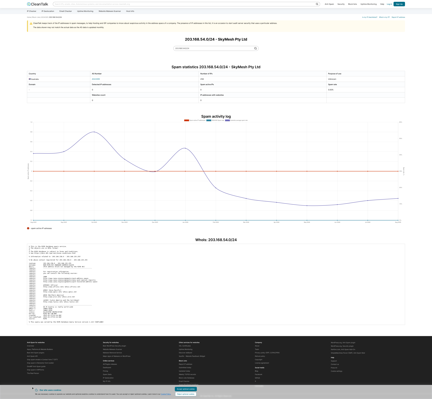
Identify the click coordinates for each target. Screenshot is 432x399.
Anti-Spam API (32, 356)
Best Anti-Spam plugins (35, 353)
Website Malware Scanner (110, 11)
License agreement (262, 363)
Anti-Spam (329, 4)
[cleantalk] (37, 4)
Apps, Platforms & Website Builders (40, 349)
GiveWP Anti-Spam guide (36, 366)
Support (334, 361)
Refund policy (260, 356)
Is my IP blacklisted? (369, 17)
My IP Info (106, 381)
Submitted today (185, 367)
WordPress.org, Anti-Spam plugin (343, 342)
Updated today (184, 371)
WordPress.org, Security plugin (342, 346)
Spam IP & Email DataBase (188, 385)
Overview (30, 346)
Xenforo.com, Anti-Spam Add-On (343, 349)
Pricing (105, 371)
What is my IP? (384, 17)
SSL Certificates (185, 346)
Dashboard (107, 367)
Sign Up (399, 4)
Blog (256, 371)
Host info (130, 11)
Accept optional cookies (186, 389)
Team (257, 349)
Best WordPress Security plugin (114, 346)
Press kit (334, 368)
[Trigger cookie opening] (31, 388)
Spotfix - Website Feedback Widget (192, 356)
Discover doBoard (185, 353)
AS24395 (96, 79)
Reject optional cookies (185, 394)
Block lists (352, 4)
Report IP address (398, 17)
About (257, 346)
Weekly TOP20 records (187, 374)
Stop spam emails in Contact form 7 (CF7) (42, 359)
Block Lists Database (186, 378)
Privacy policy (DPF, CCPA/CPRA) (267, 353)
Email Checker (66, 11)
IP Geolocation (48, 11)
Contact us (335, 364)
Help (382, 4)
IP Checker (31, 11)
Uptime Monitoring (369, 4)
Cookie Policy (166, 394)
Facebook (258, 374)
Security (341, 4)
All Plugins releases (110, 364)
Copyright (258, 359)
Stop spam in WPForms (35, 370)
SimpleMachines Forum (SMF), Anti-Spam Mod (348, 353)
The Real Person (33, 373)
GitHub (257, 378)
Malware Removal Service (112, 353)
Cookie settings (336, 371)
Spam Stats (107, 374)
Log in (389, 4)
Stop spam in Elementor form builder (40, 363)
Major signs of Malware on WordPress (116, 356)
